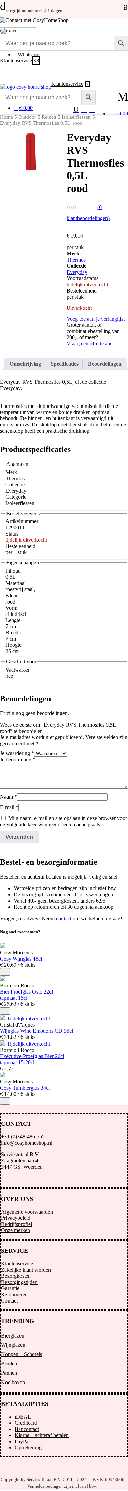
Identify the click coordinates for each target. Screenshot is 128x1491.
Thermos (76, 260)
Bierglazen (12, 1336)
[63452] (5, 972)
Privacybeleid (15, 1218)
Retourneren (14, 1294)
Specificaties (65, 364)
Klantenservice (17, 1263)
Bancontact (27, 1429)
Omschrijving (25, 364)
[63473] (5, 1011)
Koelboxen (13, 1382)
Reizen (49, 117)
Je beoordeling (17, 759)
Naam (8, 797)
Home (6, 117)
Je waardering (17, 753)
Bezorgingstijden (19, 1282)
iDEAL (23, 1417)
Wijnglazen (13, 1345)
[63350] (5, 1101)
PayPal (22, 1441)
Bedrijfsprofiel (16, 1224)
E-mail (9, 807)
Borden (9, 1363)
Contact (9, 1301)
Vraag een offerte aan (90, 343)
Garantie (10, 1288)
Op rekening (28, 1447)
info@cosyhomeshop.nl (26, 1143)
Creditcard (26, 1423)
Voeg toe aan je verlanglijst (96, 319)
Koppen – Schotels (21, 1354)
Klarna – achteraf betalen (42, 1435)
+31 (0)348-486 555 (23, 1136)
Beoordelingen (105, 364)
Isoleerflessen (76, 117)
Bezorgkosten (16, 1276)
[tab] (25, 364)
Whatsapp (28, 54)
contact (63, 918)
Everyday (77, 272)
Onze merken (15, 1230)
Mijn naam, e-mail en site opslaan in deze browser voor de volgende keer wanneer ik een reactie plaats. (63, 821)
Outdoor (27, 117)
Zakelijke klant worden (26, 1270)
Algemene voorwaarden (27, 1212)
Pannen (9, 1373)
